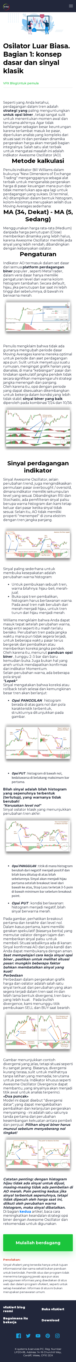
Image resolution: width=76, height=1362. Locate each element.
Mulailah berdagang (38, 1242)
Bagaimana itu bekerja (15, 1320)
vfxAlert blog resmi (14, 1309)
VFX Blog (10, 83)
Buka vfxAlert (53, 1309)
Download (50, 1320)
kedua (25, 1212)
